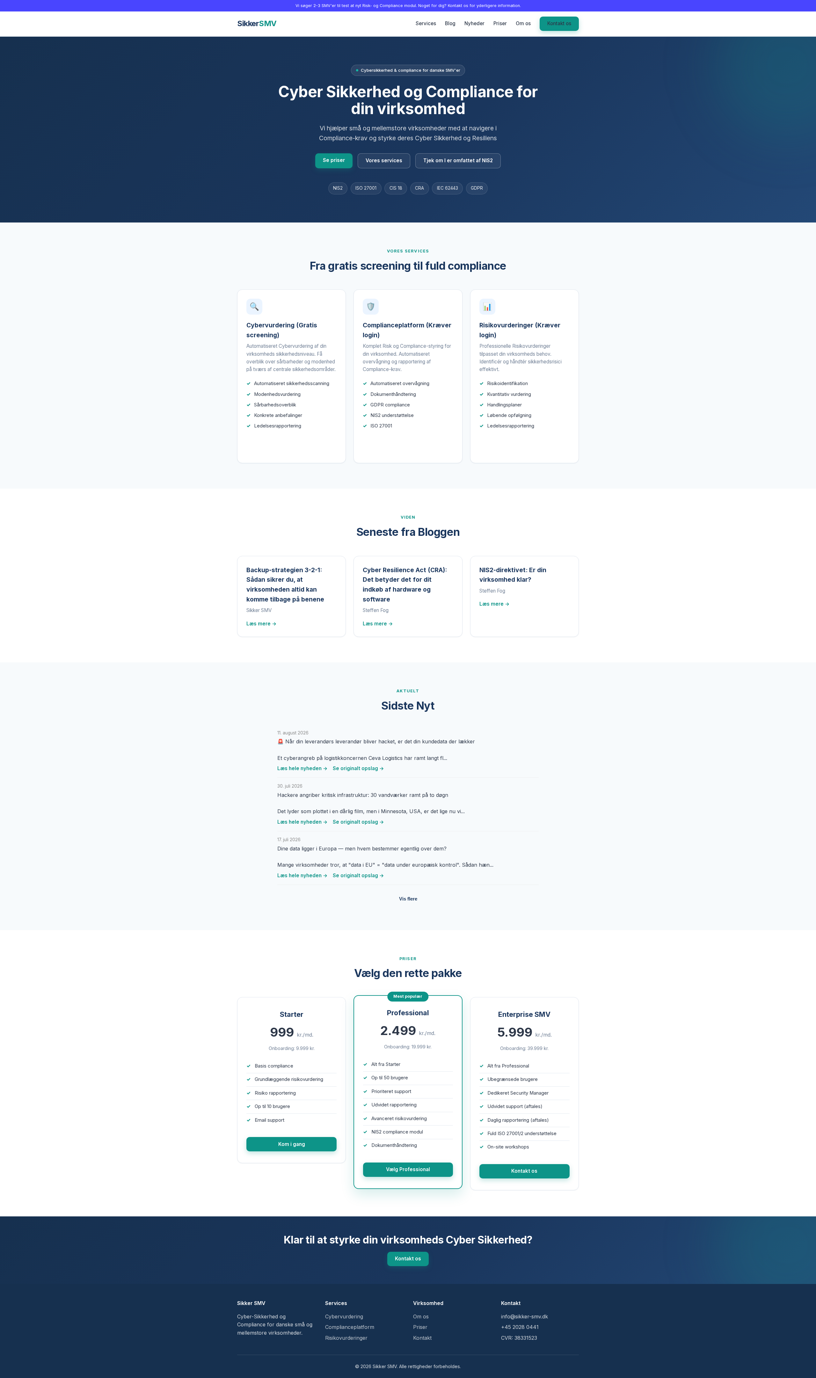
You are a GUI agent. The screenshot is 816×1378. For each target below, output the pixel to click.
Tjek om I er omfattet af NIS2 (458, 160)
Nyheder (474, 24)
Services (426, 24)
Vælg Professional (408, 1169)
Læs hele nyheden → (302, 768)
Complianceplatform (349, 1327)
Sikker (257, 23)
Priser (500, 24)
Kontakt (422, 1338)
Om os (523, 24)
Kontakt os (559, 24)
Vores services (384, 160)
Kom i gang (291, 1144)
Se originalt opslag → (358, 768)
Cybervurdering (344, 1316)
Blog (450, 24)
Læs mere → (269, 446)
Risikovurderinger (346, 1338)
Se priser (334, 160)
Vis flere (408, 898)
